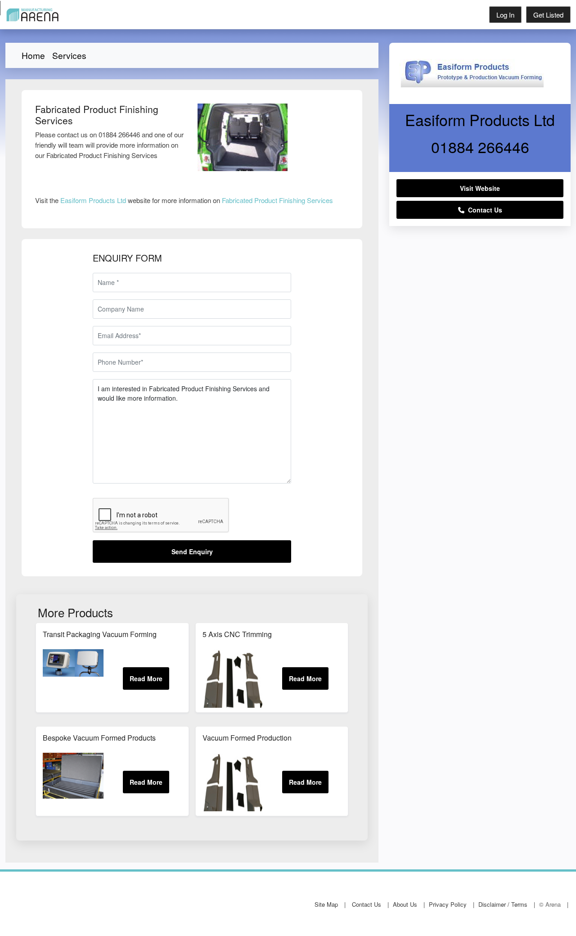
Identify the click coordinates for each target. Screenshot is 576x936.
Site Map (326, 904)
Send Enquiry (192, 551)
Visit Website (480, 188)
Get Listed (548, 14)
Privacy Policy (448, 904)
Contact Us (483, 209)
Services (69, 55)
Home (33, 55)
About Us (405, 904)
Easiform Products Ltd (93, 200)
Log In (505, 14)
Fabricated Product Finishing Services (277, 200)
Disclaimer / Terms (502, 904)
